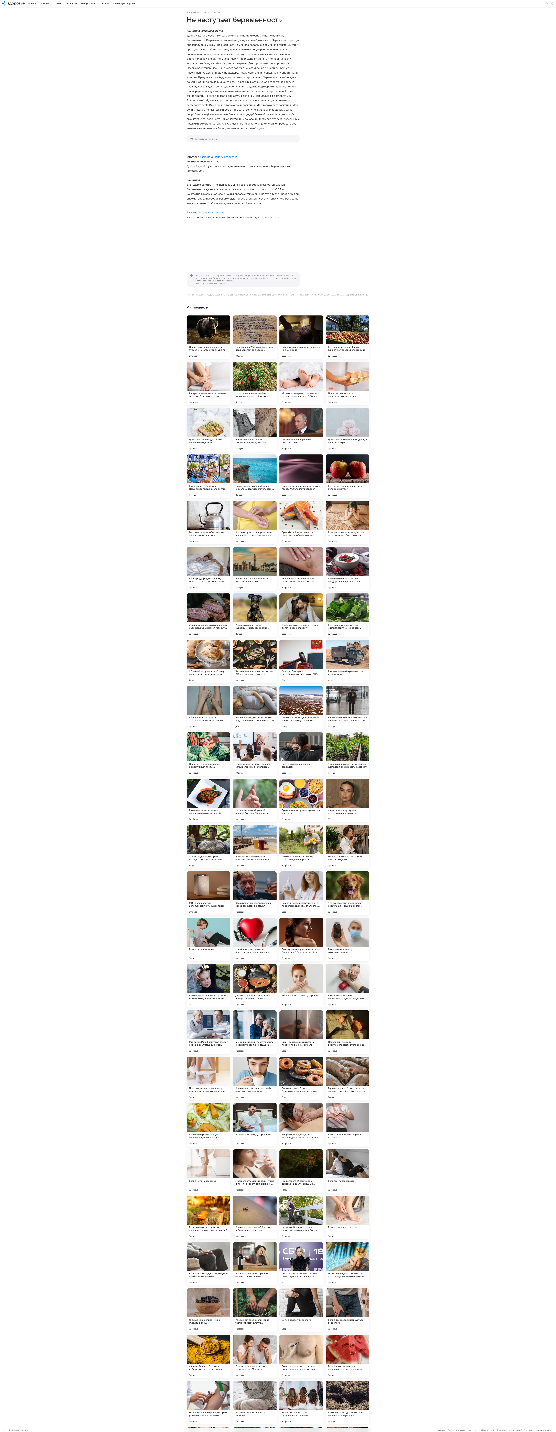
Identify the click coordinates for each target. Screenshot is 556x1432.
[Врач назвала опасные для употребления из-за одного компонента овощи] (347, 615)
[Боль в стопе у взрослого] (347, 1217)
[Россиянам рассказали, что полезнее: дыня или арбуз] (208, 1124)
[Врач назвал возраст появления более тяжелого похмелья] (255, 893)
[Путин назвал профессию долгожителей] (301, 430)
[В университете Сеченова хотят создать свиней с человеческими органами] (347, 1078)
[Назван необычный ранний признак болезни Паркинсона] (255, 800)
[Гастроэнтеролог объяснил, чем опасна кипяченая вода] (208, 522)
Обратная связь (487, 1430)
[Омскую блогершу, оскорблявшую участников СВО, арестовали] (301, 661)
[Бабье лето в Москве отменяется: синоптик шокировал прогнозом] (347, 708)
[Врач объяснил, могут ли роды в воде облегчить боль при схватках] (255, 708)
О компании (14, 1430)
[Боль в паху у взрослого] (208, 939)
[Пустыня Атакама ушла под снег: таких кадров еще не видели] (301, 708)
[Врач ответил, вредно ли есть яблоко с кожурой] (347, 476)
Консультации (193, 12)
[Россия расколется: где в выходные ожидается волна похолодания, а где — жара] (255, 615)
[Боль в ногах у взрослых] (208, 1171)
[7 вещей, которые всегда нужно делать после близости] (301, 615)
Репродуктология (212, 12)
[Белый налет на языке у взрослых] (301, 986)
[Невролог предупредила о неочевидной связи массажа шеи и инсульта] (301, 1124)
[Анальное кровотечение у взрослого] (255, 1402)
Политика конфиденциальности (537, 1430)
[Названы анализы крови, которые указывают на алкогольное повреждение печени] (208, 1402)
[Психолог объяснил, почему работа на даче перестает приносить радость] (301, 847)
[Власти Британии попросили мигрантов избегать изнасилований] (255, 569)
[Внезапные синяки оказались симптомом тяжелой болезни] (301, 569)
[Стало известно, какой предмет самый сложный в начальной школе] (255, 754)
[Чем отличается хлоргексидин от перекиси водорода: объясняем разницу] (301, 893)
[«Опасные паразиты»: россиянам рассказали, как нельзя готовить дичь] (208, 615)
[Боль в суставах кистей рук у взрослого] (347, 1124)
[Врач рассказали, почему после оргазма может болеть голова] (347, 522)
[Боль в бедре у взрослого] (301, 1310)
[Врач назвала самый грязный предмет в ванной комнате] (301, 1032)
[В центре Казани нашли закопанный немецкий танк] (255, 430)
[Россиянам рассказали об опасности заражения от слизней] (208, 1217)
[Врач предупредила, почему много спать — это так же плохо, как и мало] (208, 569)
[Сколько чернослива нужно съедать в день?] (208, 1310)
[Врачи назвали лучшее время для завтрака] (301, 800)
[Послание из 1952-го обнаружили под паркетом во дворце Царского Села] (255, 337)
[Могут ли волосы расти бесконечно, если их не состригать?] (301, 1402)
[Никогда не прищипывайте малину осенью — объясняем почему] (255, 383)
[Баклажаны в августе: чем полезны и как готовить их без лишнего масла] (208, 800)
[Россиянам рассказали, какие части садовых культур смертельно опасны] (255, 1310)
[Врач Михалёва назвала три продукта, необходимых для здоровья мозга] (301, 522)
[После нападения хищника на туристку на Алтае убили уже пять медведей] (208, 337)
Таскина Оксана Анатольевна (218, 156)
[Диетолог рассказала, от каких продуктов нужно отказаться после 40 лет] (255, 986)
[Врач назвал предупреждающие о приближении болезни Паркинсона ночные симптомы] (208, 1263)
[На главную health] (15, 3)
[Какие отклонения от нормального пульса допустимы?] (347, 986)
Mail (4, 1430)
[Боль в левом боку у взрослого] (255, 1124)
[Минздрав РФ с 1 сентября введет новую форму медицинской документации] (208, 1032)
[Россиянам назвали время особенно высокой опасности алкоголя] (255, 847)
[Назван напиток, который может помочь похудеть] (347, 847)
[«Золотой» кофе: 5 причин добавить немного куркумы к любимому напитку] (208, 1356)
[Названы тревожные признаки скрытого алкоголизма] (255, 1263)
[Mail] (4, 3)
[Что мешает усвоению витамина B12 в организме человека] (255, 661)
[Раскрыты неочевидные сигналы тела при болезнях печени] (208, 383)
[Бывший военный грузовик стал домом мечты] (347, 661)
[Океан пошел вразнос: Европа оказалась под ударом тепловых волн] (255, 476)
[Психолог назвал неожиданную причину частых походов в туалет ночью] (208, 1078)
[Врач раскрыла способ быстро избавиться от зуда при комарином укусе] (255, 1217)
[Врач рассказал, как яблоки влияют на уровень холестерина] (347, 337)
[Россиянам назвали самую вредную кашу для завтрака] (347, 569)
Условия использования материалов (463, 1430)
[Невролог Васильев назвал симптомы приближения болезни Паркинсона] (301, 1217)
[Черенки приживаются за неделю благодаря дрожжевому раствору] (347, 754)
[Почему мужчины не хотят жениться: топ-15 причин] (255, 1356)
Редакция (441, 1430)
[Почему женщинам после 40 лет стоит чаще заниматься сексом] (347, 1263)
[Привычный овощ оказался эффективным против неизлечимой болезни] (208, 754)
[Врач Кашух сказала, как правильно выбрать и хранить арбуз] (347, 1356)
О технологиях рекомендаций (509, 1430)
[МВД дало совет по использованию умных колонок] (208, 893)
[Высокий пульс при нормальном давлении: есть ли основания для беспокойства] (255, 522)
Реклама (24, 1430)
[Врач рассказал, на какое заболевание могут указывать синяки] (208, 708)
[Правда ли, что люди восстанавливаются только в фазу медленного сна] (347, 1032)
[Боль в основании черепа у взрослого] (301, 754)
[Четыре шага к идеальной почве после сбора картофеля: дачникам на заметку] (347, 1402)
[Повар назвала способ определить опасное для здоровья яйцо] (347, 383)
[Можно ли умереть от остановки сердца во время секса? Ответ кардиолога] (301, 383)
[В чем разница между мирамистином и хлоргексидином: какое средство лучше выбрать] (347, 939)
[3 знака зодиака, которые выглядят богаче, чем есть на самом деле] (208, 847)
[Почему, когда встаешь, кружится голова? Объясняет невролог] (301, 476)
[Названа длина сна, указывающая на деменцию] (301, 337)
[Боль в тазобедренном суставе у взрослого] (347, 1310)
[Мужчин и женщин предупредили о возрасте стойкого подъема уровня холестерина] (255, 1032)
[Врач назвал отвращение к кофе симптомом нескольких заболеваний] (255, 1078)
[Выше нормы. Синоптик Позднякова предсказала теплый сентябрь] (208, 476)
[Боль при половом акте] (347, 1171)
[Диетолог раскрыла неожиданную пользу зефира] (347, 430)
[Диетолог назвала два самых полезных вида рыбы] (208, 430)
